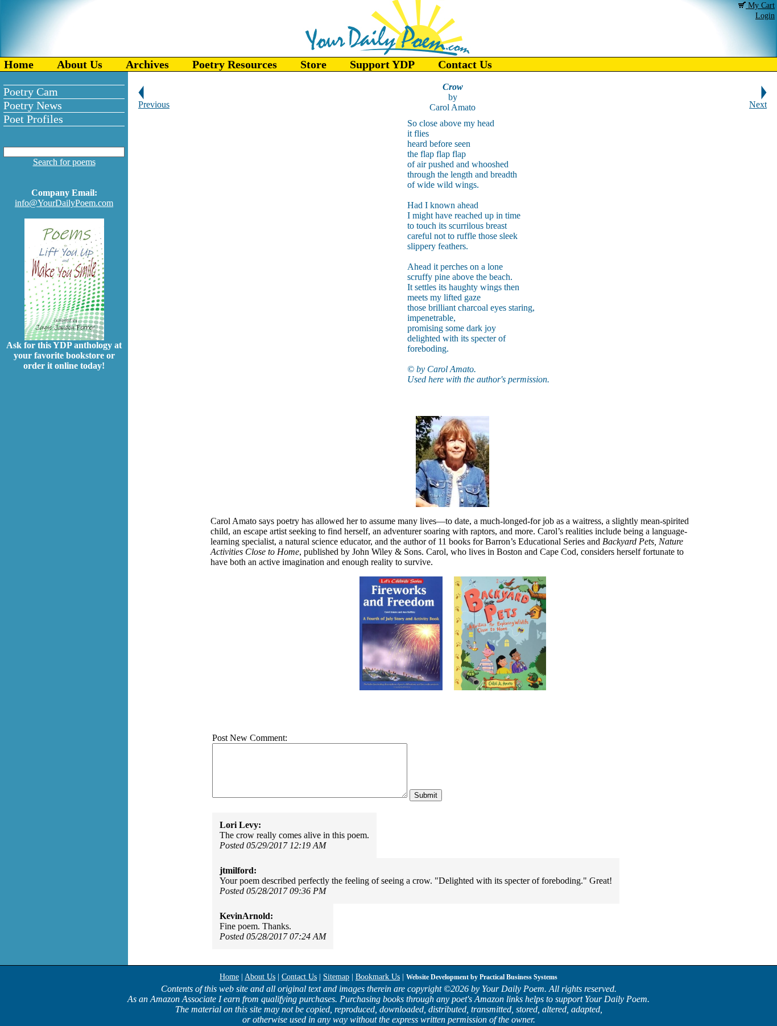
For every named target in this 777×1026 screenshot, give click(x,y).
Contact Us (465, 64)
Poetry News (32, 105)
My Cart (760, 5)
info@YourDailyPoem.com (64, 203)
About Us (79, 64)
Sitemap (336, 977)
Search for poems (64, 162)
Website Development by (481, 977)
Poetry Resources (234, 64)
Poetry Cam (30, 91)
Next (758, 104)
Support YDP (382, 64)
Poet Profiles (33, 119)
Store (313, 64)
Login (765, 15)
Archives (147, 64)
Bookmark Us (378, 977)
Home (19, 64)
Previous (154, 104)
